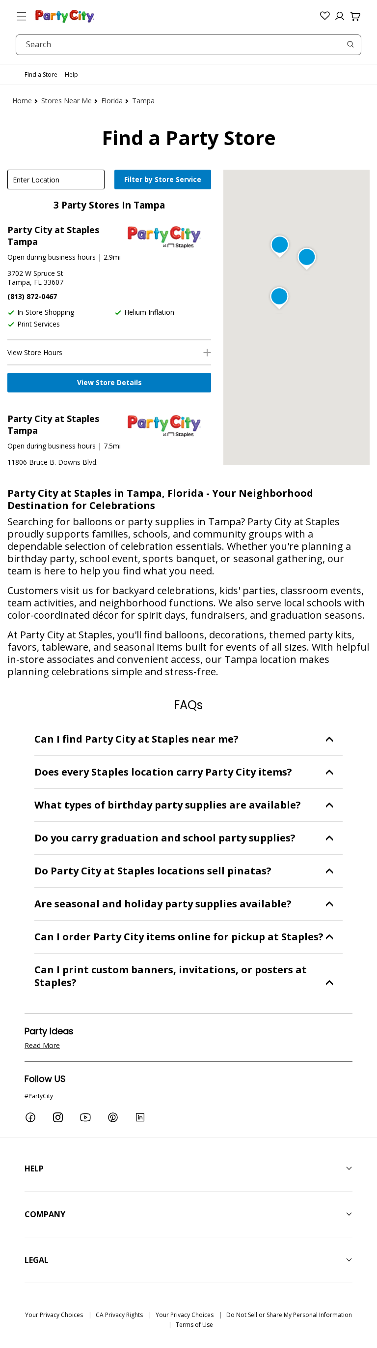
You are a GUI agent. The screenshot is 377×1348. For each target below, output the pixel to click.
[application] (164, 180)
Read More (42, 1045)
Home (22, 100)
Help (71, 74)
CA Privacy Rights (119, 1315)
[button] (21, 16)
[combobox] (188, 45)
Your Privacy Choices (54, 1315)
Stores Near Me (66, 100)
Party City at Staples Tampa (53, 235)
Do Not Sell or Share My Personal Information (289, 1315)
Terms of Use (194, 1324)
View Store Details (109, 382)
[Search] (350, 44)
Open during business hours (51, 257)
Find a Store (41, 74)
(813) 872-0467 (32, 296)
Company (45, 1214)
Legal (37, 1260)
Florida (112, 100)
